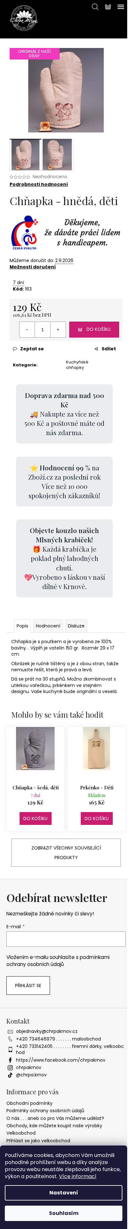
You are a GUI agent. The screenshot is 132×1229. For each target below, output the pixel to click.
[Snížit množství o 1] (27, 329)
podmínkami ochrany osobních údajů (58, 961)
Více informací (77, 1176)
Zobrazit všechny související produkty (66, 853)
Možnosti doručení (33, 267)
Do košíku (99, 329)
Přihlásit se (28, 985)
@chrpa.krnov (31, 1075)
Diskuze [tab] (76, 626)
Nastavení (63, 1192)
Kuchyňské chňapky (77, 365)
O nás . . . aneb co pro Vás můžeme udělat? (55, 1118)
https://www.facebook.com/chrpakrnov (60, 1060)
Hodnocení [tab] (48, 626)
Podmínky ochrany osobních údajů (45, 1110)
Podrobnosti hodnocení (39, 184)
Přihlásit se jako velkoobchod (38, 1140)
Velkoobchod (21, 1133)
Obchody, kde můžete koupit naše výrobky (54, 1125)
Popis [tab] (22, 626)
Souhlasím (63, 1213)
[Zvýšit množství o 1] (58, 329)
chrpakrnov (28, 1067)
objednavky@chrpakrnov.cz (47, 1031)
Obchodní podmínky (29, 1103)
